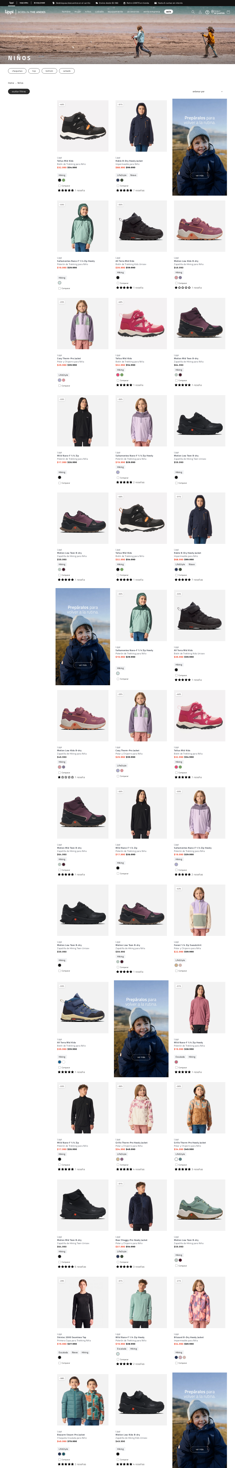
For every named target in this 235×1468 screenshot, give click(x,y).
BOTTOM (49, 70)
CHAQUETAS (17, 70)
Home (11, 83)
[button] (66, 12)
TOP (34, 70)
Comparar (66, 185)
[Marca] (11, 3)
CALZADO (67, 70)
